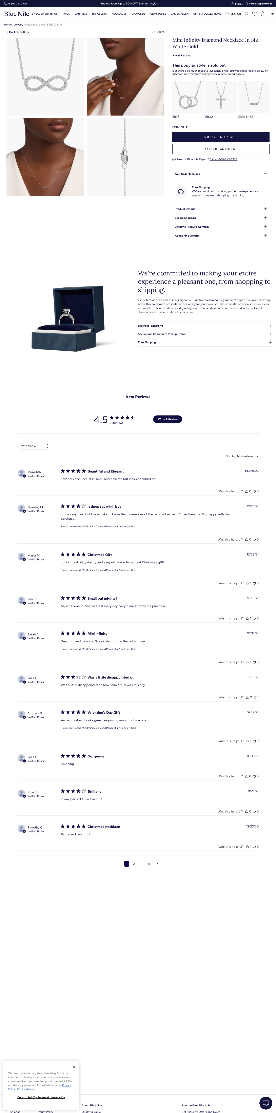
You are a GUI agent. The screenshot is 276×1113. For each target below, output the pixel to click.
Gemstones (158, 13)
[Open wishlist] (254, 13)
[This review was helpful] (246, 491)
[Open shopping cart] (262, 13)
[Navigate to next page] (157, 864)
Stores (239, 3)
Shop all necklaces (221, 137)
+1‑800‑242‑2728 (17, 3)
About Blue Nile (92, 1105)
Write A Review (167, 419)
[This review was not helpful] (254, 491)
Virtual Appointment (260, 3)
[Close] (74, 1067)
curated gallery (234, 74)
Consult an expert (221, 149)
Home (8, 24)
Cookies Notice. (26, 1089)
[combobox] (242, 456)
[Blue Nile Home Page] (16, 14)
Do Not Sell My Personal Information (41, 1097)
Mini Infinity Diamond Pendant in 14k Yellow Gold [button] (109, 526)
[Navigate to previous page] (118, 864)
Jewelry (18, 24)
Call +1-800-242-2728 (223, 159)
